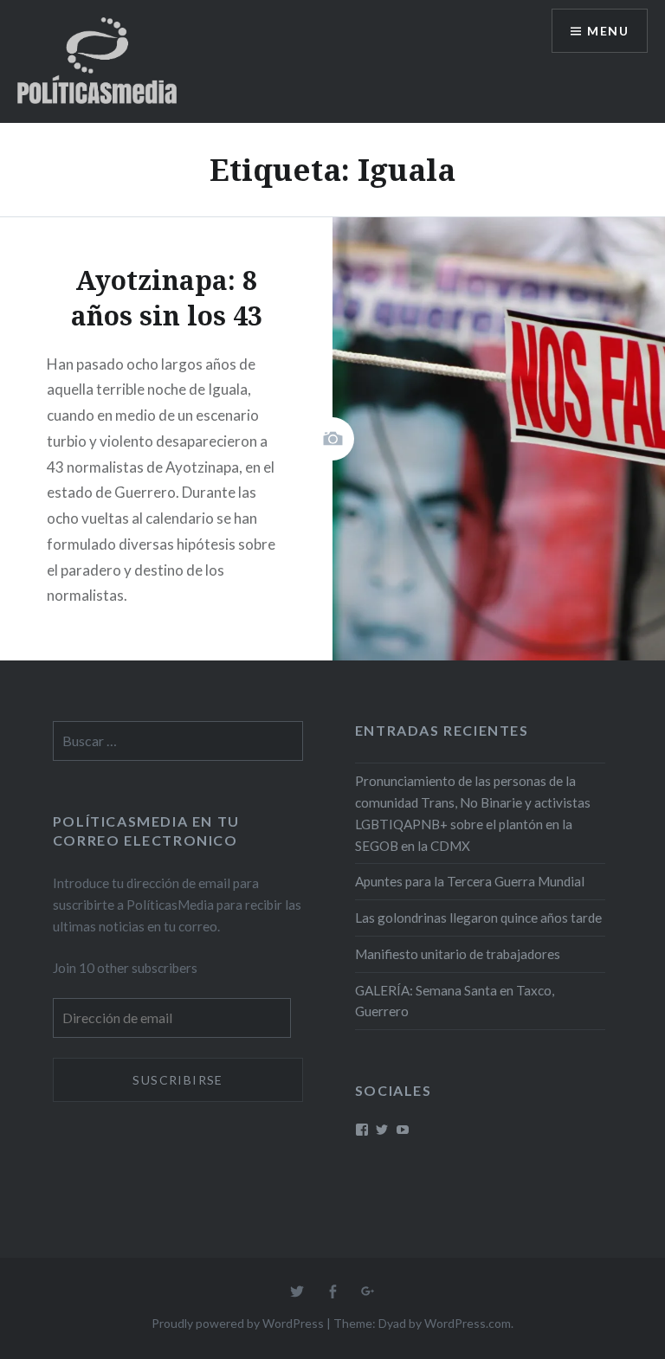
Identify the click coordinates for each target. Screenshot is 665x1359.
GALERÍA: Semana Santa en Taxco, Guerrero (454, 1001)
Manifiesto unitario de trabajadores (457, 954)
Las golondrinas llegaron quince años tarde (478, 917)
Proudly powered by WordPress (238, 1323)
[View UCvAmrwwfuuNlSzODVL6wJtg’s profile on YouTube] (403, 1130)
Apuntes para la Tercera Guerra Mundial (469, 881)
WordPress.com (467, 1323)
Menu (608, 30)
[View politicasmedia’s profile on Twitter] (382, 1130)
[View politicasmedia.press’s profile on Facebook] (362, 1130)
